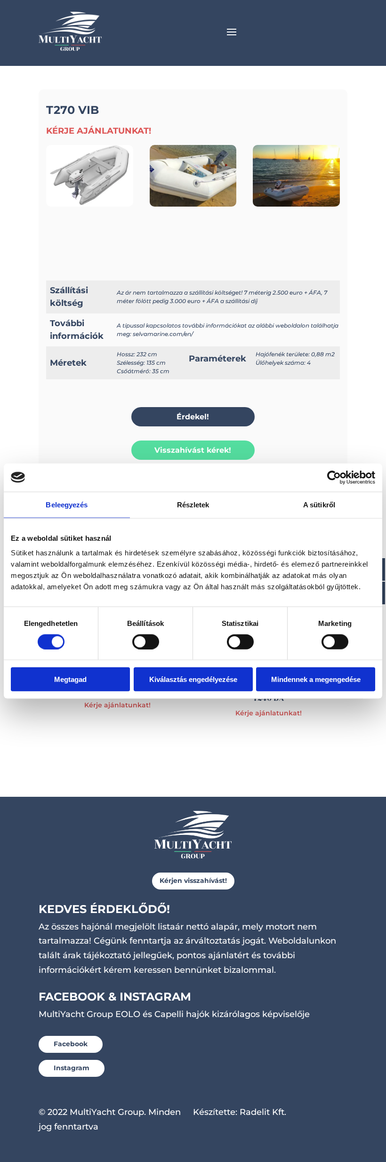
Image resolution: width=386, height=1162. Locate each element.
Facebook (71, 1044)
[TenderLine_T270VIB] (89, 204)
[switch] (145, 641)
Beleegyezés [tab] (67, 504)
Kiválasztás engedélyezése (193, 679)
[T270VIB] (193, 204)
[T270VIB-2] (296, 204)
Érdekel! (193, 416)
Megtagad (70, 679)
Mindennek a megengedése (316, 679)
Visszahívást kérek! (192, 450)
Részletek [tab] (193, 504)
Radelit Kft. (263, 1112)
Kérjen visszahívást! (193, 880)
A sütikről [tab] (319, 504)
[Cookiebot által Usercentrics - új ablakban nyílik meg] (334, 477)
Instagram (71, 1068)
